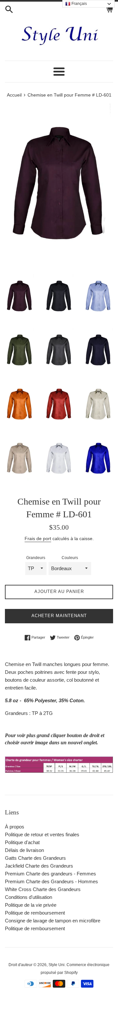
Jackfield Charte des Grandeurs (39, 866)
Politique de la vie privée (30, 905)
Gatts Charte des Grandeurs (35, 858)
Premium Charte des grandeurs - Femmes (50, 873)
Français (78, 3)
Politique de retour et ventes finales (42, 834)
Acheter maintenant (59, 615)
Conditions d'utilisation (28, 897)
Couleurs (70, 557)
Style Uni (57, 965)
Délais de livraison (24, 850)
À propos (14, 826)
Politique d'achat (22, 842)
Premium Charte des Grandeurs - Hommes (51, 881)
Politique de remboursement (35, 913)
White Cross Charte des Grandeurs (43, 889)
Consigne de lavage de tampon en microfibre (52, 920)
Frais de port (38, 538)
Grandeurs (35, 557)
